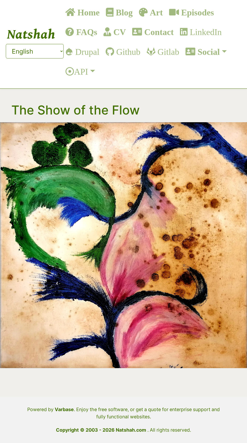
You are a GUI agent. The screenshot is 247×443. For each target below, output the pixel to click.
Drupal (86, 51)
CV (118, 31)
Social (207, 51)
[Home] (31, 33)
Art (155, 12)
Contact (158, 31)
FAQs (85, 31)
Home (87, 12)
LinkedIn (205, 31)
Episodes (196, 12)
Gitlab (167, 51)
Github (127, 51)
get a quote (148, 409)
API (81, 71)
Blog (123, 12)
